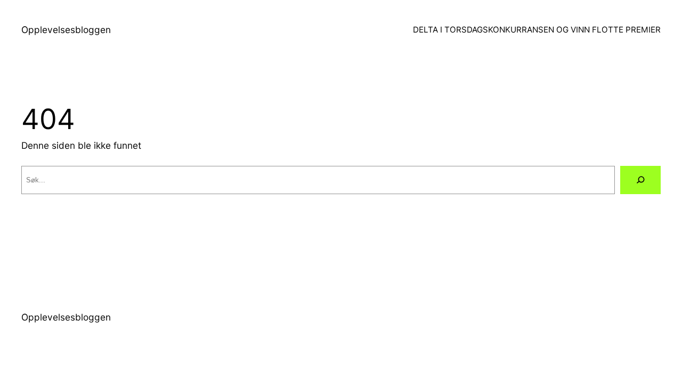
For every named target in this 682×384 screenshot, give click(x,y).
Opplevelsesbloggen (66, 29)
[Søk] (640, 180)
